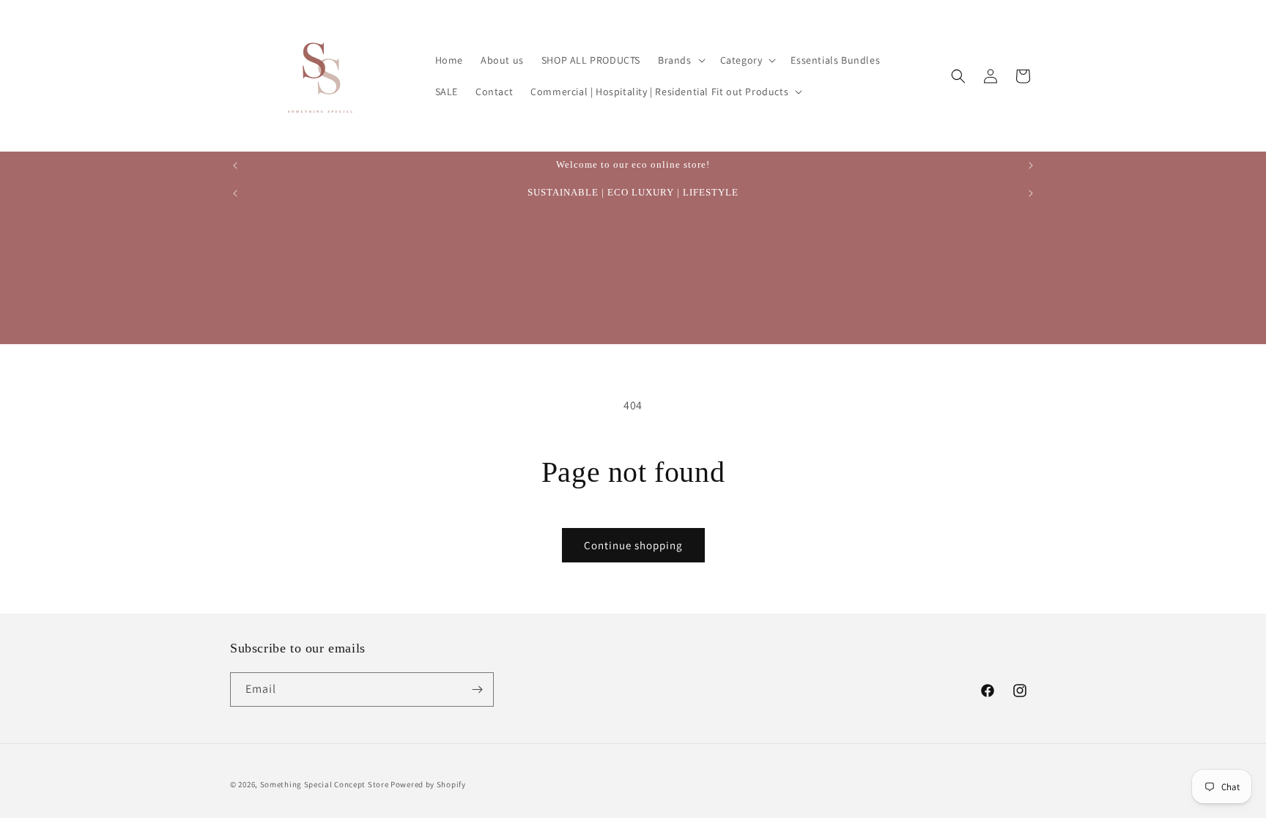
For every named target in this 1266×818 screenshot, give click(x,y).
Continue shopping (633, 545)
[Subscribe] (477, 689)
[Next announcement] (1031, 165)
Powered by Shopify (428, 784)
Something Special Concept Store (324, 784)
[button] (680, 60)
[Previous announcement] (235, 165)
